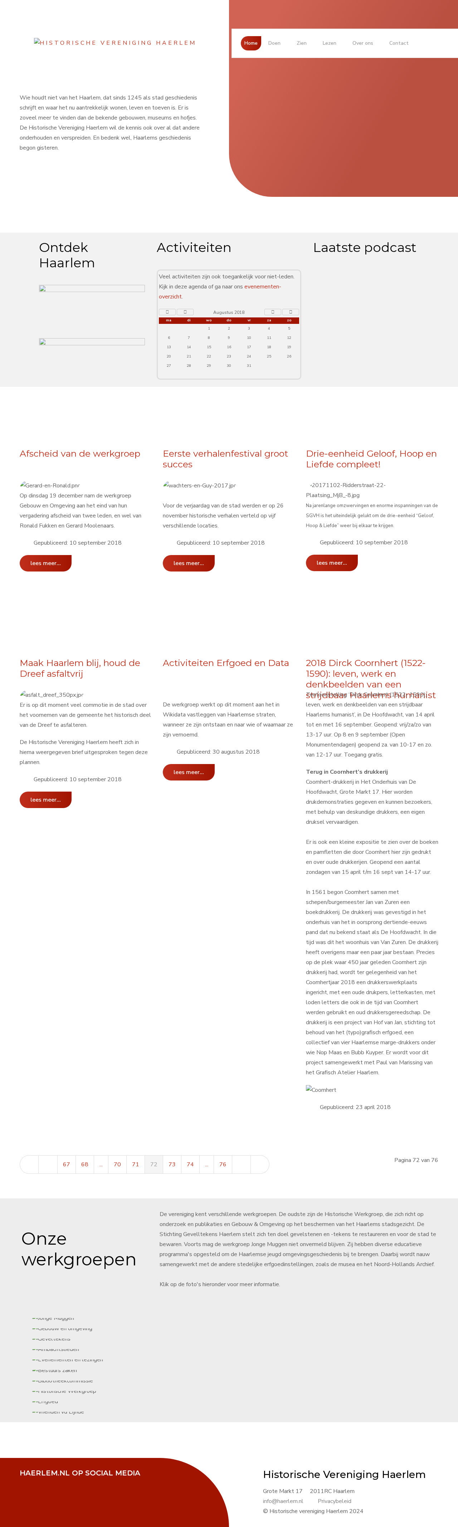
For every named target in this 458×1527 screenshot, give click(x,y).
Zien (302, 43)
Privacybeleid (334, 1501)
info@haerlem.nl (283, 1501)
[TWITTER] (46, 1483)
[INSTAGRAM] (82, 1483)
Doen (274, 43)
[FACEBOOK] (29, 1483)
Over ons (362, 43)
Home (251, 43)
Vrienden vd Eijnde (241, 763)
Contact (399, 43)
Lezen (329, 43)
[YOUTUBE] (64, 1483)
